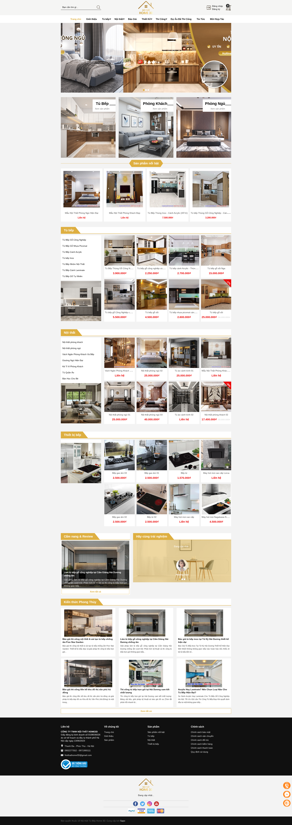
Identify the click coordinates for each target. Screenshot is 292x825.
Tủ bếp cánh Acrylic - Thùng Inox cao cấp (189, 268)
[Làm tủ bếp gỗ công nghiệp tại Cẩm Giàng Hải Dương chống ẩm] (146, 623)
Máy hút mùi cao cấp (184, 517)
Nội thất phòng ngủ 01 (119, 414)
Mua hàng (184, 253)
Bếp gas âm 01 (151, 473)
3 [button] (148, 90)
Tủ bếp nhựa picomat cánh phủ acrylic (187, 312)
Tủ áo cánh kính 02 (184, 414)
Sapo (122, 821)
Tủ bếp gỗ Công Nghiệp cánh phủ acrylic (124, 312)
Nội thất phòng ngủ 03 (152, 414)
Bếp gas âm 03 (119, 473)
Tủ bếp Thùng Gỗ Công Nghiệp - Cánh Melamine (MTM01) (219, 213)
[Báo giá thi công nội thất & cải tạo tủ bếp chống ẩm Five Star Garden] (88, 623)
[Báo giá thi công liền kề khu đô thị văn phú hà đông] (88, 673)
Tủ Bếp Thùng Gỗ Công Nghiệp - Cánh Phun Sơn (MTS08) (133, 268)
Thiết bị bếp (72, 435)
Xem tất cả (95, 591)
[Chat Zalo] (286, 803)
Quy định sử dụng (199, 752)
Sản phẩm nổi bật (146, 163)
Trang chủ (109, 732)
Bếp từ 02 (151, 517)
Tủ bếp (69, 230)
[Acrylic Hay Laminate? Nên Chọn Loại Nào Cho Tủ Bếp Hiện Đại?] (203, 673)
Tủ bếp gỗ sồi (151, 312)
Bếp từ (184, 473)
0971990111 (85, 750)
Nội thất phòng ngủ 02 (152, 370)
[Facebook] (135, 804)
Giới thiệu (108, 736)
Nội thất (69, 332)
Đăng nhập (217, 6)
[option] (146, 58)
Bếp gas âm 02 (119, 517)
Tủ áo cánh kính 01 (184, 370)
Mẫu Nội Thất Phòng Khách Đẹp (124, 213)
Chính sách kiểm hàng (201, 744)
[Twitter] (142, 804)
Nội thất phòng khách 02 (216, 414)
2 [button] (146, 90)
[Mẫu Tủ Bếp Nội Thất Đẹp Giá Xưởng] (146, 7)
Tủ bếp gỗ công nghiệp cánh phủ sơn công (158, 268)
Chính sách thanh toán (202, 748)
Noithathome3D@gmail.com (78, 755)
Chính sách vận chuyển (202, 736)
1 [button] (143, 90)
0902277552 (71, 750)
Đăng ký (216, 9)
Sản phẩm (109, 740)
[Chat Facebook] (286, 794)
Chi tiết (183, 253)
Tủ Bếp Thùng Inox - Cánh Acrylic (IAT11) (168, 213)
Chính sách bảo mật (200, 732)
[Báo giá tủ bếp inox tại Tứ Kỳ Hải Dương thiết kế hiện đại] (203, 623)
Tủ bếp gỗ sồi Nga (216, 268)
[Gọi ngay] (286, 785)
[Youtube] (156, 804)
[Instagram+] (149, 804)
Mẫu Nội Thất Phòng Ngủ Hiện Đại (81, 213)
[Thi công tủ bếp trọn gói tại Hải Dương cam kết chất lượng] (146, 673)
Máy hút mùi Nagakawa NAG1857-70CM (221, 517)
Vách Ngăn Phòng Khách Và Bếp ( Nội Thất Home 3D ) (131, 370)
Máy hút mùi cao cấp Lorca (216, 473)
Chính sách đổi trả (200, 740)
